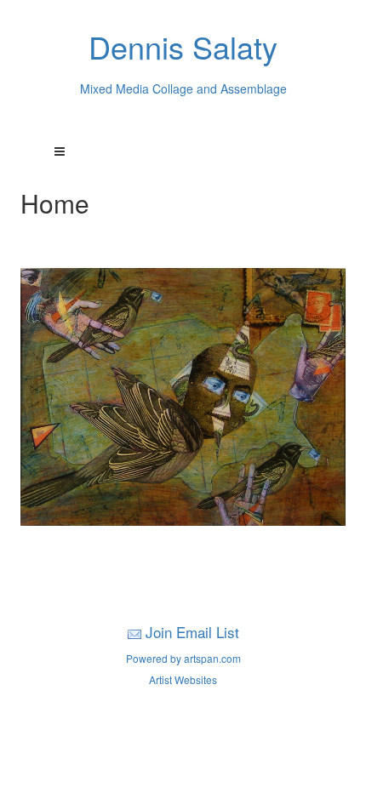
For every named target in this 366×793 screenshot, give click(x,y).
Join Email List (192, 631)
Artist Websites (183, 679)
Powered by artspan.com (183, 658)
